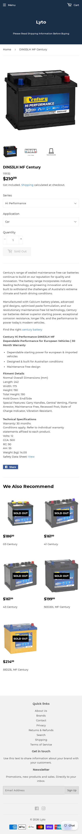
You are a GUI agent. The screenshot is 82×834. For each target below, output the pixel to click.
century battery (32, 329)
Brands (41, 715)
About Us (41, 710)
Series (7, 195)
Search (41, 734)
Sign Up (71, 790)
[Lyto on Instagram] (44, 809)
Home (7, 49)
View (31, 456)
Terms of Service (41, 744)
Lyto (41, 22)
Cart (76, 5)
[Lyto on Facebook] (37, 809)
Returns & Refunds (41, 730)
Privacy (41, 725)
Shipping (27, 184)
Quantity (9, 232)
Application (11, 214)
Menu (12, 5)
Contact (41, 720)
